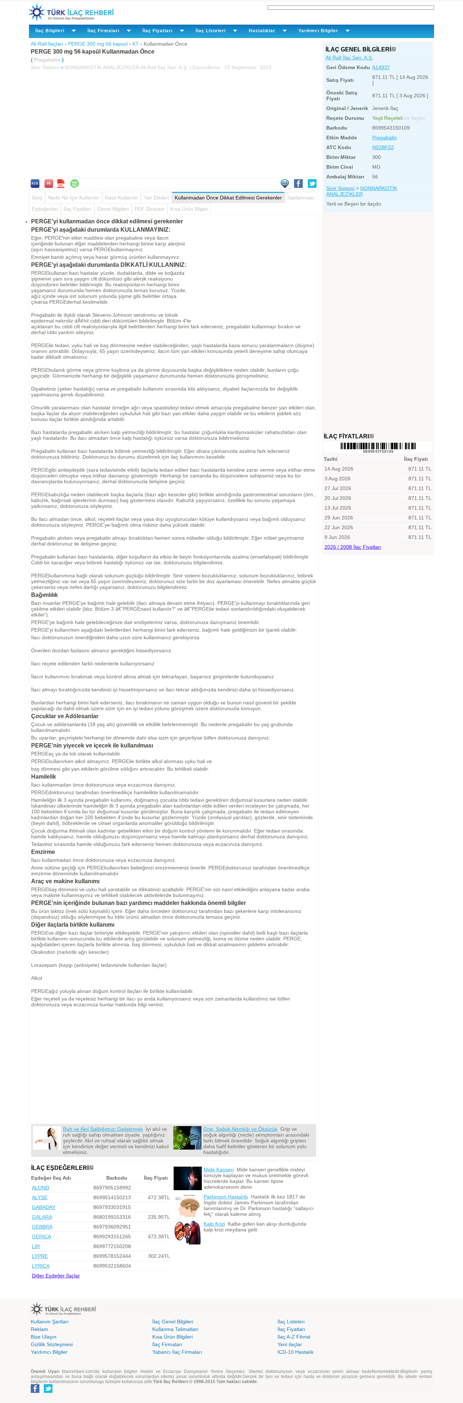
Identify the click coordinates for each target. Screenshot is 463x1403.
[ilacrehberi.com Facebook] (35, 1391)
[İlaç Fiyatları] (371, 436)
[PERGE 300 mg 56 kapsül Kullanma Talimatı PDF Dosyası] (60, 186)
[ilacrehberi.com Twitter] (48, 1391)
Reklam (39, 1329)
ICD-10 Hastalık (295, 1352)
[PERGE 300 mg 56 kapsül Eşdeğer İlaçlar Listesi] (91, 1168)
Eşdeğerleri (45, 209)
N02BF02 (383, 147)
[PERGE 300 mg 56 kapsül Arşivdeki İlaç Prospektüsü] (48, 186)
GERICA (41, 1236)
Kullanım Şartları (50, 1321)
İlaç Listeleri (291, 1321)
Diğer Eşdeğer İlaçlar (56, 1275)
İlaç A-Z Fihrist (293, 1337)
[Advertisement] (174, 124)
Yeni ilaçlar (289, 1344)
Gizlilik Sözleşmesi (52, 1344)
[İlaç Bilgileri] (393, 49)
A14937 (381, 67)
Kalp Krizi (214, 1224)
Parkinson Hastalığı (226, 1197)
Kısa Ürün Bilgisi (189, 209)
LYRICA (41, 1266)
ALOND (40, 1188)
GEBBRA (42, 1227)
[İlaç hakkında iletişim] (285, 186)
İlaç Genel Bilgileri (172, 1321)
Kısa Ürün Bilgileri (172, 1337)
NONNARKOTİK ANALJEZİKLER (102, 67)
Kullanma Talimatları (175, 1329)
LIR (36, 1246)
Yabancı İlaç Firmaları (177, 1352)
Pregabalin (384, 137)
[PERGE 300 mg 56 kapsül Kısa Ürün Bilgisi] (35, 186)
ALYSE (39, 1197)
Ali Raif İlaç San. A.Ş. (349, 57)
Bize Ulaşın (43, 1337)
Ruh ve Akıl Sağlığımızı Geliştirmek (103, 1129)
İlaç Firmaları (167, 1344)
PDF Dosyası (150, 209)
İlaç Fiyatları (78, 209)
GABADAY (43, 1207)
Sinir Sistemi (45, 67)
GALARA (42, 1217)
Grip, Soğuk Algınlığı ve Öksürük (240, 1129)
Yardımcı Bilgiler (49, 1352)
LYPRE (40, 1256)
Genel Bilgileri (113, 209)
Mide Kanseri (219, 1169)
